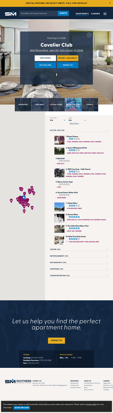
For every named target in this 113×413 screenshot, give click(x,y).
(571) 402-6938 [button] (43, 66)
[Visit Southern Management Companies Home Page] (18, 381)
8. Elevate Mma (72, 215)
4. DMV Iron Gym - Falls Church (78, 169)
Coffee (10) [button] (55, 249)
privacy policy (91, 404)
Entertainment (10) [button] (59, 256)
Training (106, 390)
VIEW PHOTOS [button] (43, 59)
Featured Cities (75, 387)
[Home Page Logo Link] (11, 13)
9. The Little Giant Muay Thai (77, 226)
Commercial (74, 385)
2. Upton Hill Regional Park (76, 148)
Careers (95, 14)
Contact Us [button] (65, 66)
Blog (85, 387)
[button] (105, 14)
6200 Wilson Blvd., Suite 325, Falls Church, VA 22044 (56, 50)
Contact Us (56, 340)
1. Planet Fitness (72, 137)
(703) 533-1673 (33, 363)
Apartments (82, 14)
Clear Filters (74, 123)
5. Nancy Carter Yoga (64, 182)
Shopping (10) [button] (56, 269)
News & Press (88, 390)
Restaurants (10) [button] (58, 262)
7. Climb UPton (71, 203)
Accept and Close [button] (22, 408)
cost (70, 118)
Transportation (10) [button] (60, 276)
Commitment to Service (92, 383)
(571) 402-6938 (37, 358)
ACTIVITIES (53, 118)
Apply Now (107, 383)
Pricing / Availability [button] (67, 59)
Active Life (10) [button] (57, 130)
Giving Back (88, 385)
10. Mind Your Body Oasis (76, 237)
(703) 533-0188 (45, 360)
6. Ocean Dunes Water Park (67, 193)
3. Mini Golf (60, 159)
